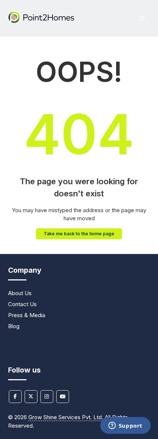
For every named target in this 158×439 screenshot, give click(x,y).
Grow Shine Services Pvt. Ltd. (65, 417)
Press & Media (26, 315)
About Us (20, 293)
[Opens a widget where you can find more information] (125, 426)
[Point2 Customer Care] (42, 21)
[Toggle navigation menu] (141, 18)
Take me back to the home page (79, 233)
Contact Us (22, 304)
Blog (13, 326)
